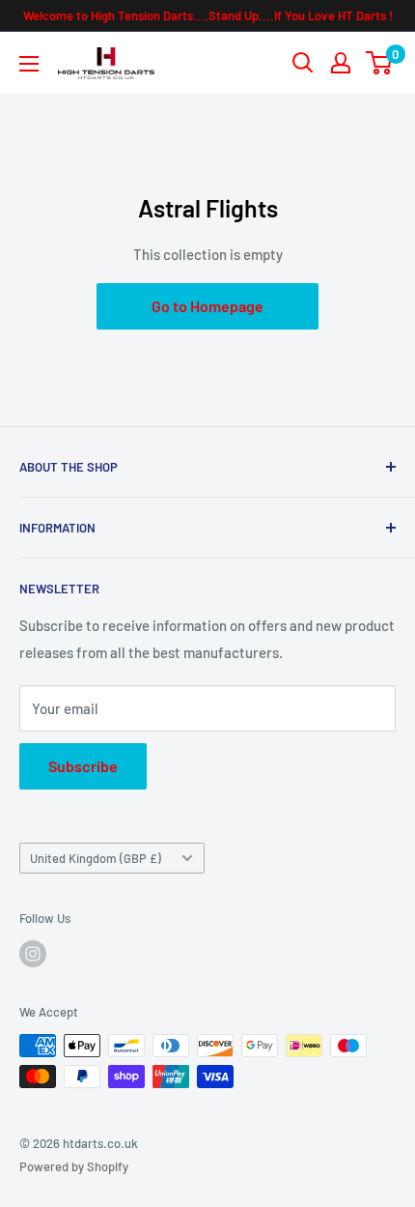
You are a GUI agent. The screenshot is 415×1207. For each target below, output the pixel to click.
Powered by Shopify (73, 1166)
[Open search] (303, 62)
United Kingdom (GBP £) (95, 858)
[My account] (340, 62)
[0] (380, 62)
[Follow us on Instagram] (32, 953)
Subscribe (83, 766)
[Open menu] (29, 64)
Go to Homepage (207, 306)
